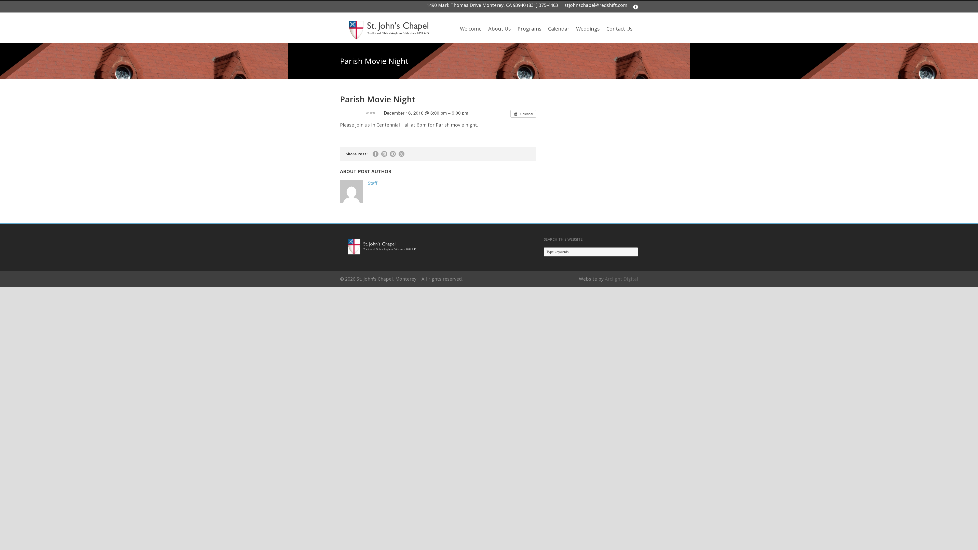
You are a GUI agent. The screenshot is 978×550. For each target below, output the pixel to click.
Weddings (588, 28)
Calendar (558, 28)
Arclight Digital (621, 279)
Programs (529, 28)
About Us (499, 28)
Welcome (471, 28)
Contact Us (619, 28)
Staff (372, 183)
